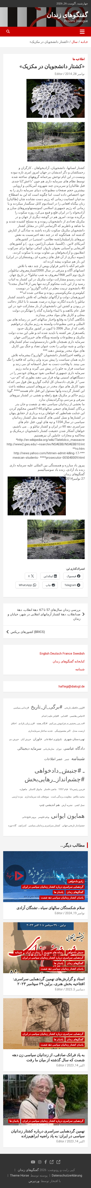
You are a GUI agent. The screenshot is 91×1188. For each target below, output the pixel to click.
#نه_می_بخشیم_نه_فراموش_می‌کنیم (67, 723)
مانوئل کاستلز (35, 789)
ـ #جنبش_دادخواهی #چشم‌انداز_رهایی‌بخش (55, 775)
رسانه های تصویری (53, 952)
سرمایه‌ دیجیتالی (29, 748)
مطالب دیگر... (72, 845)
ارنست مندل (78, 731)
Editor (59, 74)
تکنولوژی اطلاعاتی (53, 739)
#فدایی (64, 716)
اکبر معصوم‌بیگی (62, 731)
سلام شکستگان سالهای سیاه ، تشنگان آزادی (51, 907)
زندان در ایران (33, 952)
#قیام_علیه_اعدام (50, 716)
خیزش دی (14, 739)
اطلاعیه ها (79, 59)
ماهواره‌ (23, 789)
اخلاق (14, 723)
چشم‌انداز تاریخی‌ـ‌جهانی (73, 825)
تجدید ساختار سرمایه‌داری (40, 731)
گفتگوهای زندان (67, 14)
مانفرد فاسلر (50, 789)
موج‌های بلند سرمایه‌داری (37, 796)
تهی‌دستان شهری (74, 739)
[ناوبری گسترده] (82, 32)
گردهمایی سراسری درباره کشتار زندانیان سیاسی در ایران (52, 886)
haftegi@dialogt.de (72, 686)
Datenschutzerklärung (67, 1175)
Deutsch (56, 653)
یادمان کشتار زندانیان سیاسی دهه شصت (62, 897)
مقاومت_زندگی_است (61, 796)
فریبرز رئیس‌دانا (77, 789)
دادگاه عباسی (74, 748)
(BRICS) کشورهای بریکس (28, 632)
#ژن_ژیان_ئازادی (26, 723)
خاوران (37, 739)
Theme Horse (19, 1175)
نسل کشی (79, 805)
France (67, 653)
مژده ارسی (17, 796)
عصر (67, 759)
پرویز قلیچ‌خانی (29, 817)
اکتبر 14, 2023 (76, 1065)
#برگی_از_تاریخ (46, 707)
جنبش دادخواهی (75, 952)
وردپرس (34, 1181)
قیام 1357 (63, 789)
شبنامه (80, 669)
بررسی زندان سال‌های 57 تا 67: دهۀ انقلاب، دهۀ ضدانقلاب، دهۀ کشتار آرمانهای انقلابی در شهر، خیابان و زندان (44, 614)
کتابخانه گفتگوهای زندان (69, 661)
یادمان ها (58, 892)
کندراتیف (22, 825)
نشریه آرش (67, 805)
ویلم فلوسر (43, 817)
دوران (59, 749)
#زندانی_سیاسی (21, 707)
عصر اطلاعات (53, 759)
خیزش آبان (26, 739)
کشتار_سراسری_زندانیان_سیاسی (44, 825)
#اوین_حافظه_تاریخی (74, 707)
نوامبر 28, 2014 (75, 74)
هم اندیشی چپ (49, 805)
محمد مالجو (79, 796)
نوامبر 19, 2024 (75, 913)
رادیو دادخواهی (75, 881)
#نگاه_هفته (42, 723)
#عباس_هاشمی (77, 716)
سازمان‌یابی (48, 749)
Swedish (79, 653)
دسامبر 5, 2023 (75, 989)
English (45, 653)
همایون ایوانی (68, 815)
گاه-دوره (12, 825)
